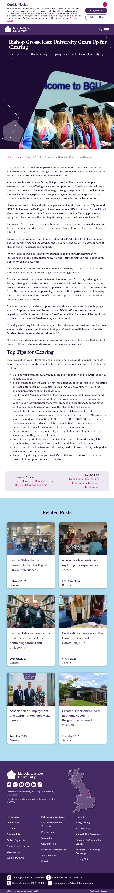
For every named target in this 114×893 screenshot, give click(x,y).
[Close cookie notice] (105, 4)
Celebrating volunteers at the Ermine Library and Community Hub (82, 638)
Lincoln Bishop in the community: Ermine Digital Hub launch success (28, 565)
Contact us (47, 837)
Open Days (13, 822)
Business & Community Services (88, 842)
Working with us (15, 857)
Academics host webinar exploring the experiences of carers (81, 565)
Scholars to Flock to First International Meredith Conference (84, 483)
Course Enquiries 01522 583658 (28, 882)
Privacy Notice (83, 859)
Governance (13, 851)
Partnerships (48, 831)
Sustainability (82, 828)
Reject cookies (96, 17)
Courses (11, 828)
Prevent (79, 816)
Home (10, 157)
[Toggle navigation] (106, 29)
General (29, 157)
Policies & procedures (53, 816)
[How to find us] (82, 790)
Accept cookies (96, 10)
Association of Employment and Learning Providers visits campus (30, 715)
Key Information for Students (51, 824)
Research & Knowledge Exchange (87, 851)
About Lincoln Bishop (18, 845)
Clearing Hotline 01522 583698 (28, 877)
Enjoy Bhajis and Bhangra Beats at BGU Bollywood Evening (34, 483)
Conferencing (48, 843)
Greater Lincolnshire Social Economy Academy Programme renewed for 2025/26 (81, 718)
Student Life (13, 834)
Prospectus (13, 816)
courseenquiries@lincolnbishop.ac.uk (72, 882)
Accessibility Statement (88, 834)
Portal (44, 861)
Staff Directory (49, 855)
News (19, 157)
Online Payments (16, 840)
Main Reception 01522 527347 (67, 877)
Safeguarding (82, 822)
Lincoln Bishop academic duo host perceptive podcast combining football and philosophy (30, 640)
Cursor (104, 891)
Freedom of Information (54, 849)
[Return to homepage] (18, 29)
